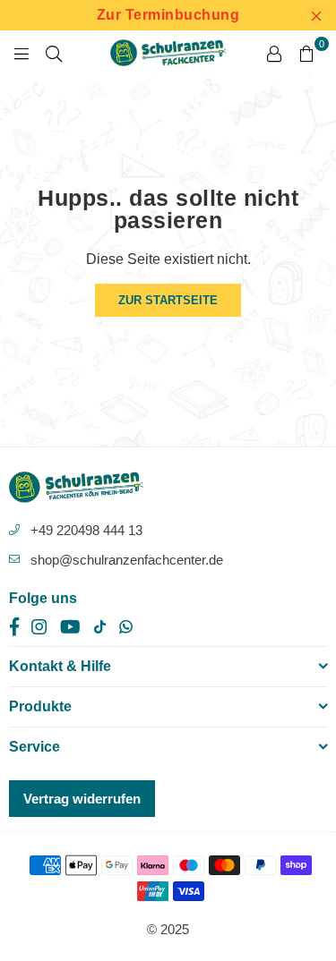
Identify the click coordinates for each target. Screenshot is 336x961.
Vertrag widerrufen (82, 798)
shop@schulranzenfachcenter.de (126, 559)
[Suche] (54, 52)
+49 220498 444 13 (86, 530)
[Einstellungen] (274, 52)
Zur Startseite (168, 300)
